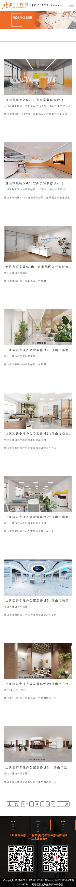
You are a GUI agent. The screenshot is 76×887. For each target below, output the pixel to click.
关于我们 (38, 821)
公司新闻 (63, 824)
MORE (9, 128)
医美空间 (13, 829)
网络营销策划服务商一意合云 (47, 884)
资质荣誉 (38, 824)
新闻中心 (63, 821)
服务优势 (38, 826)
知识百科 (63, 829)
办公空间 (13, 826)
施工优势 (38, 829)
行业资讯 (63, 826)
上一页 (13, 804)
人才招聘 (38, 831)
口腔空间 (13, 824)
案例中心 (13, 821)
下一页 (63, 804)
